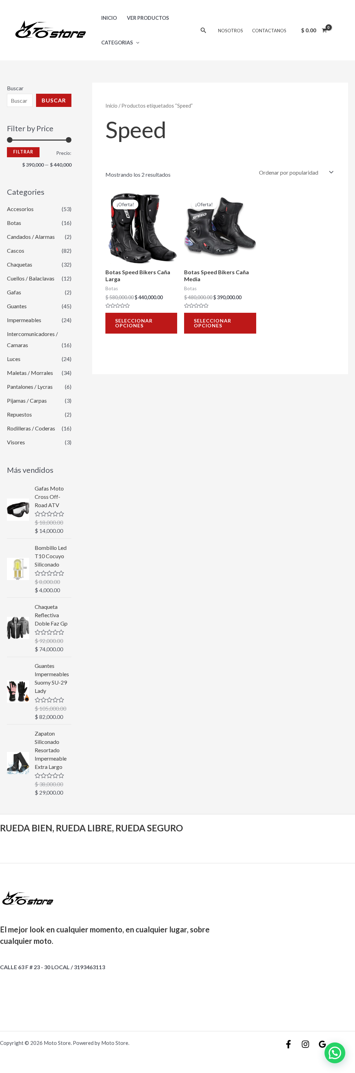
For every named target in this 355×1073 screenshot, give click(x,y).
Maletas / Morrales (30, 372)
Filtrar (23, 151)
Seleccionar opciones (134, 323)
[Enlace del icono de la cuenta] (340, 30)
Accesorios (20, 209)
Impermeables (24, 320)
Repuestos (19, 414)
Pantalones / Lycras (30, 386)
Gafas (14, 292)
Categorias (117, 42)
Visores (16, 442)
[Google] (322, 1044)
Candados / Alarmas (31, 236)
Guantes (17, 306)
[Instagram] (305, 1044)
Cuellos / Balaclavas (30, 278)
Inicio (109, 18)
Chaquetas (19, 264)
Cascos (15, 250)
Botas (14, 222)
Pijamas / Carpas (27, 400)
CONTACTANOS (269, 30)
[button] (334, 1052)
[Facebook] (288, 1044)
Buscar (15, 88)
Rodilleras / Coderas (31, 428)
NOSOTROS (230, 30)
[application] (136, 42)
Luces (13, 358)
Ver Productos (148, 18)
